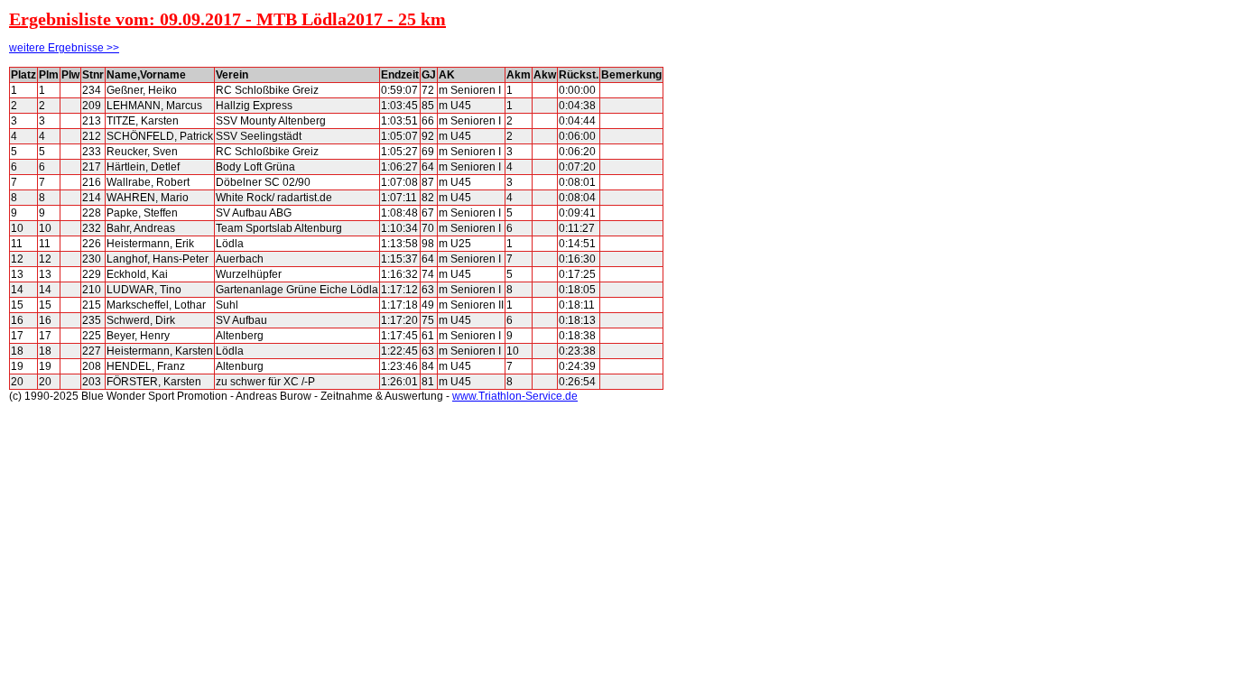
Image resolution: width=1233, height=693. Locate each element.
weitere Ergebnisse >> (64, 48)
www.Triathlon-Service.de (515, 396)
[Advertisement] (744, 337)
